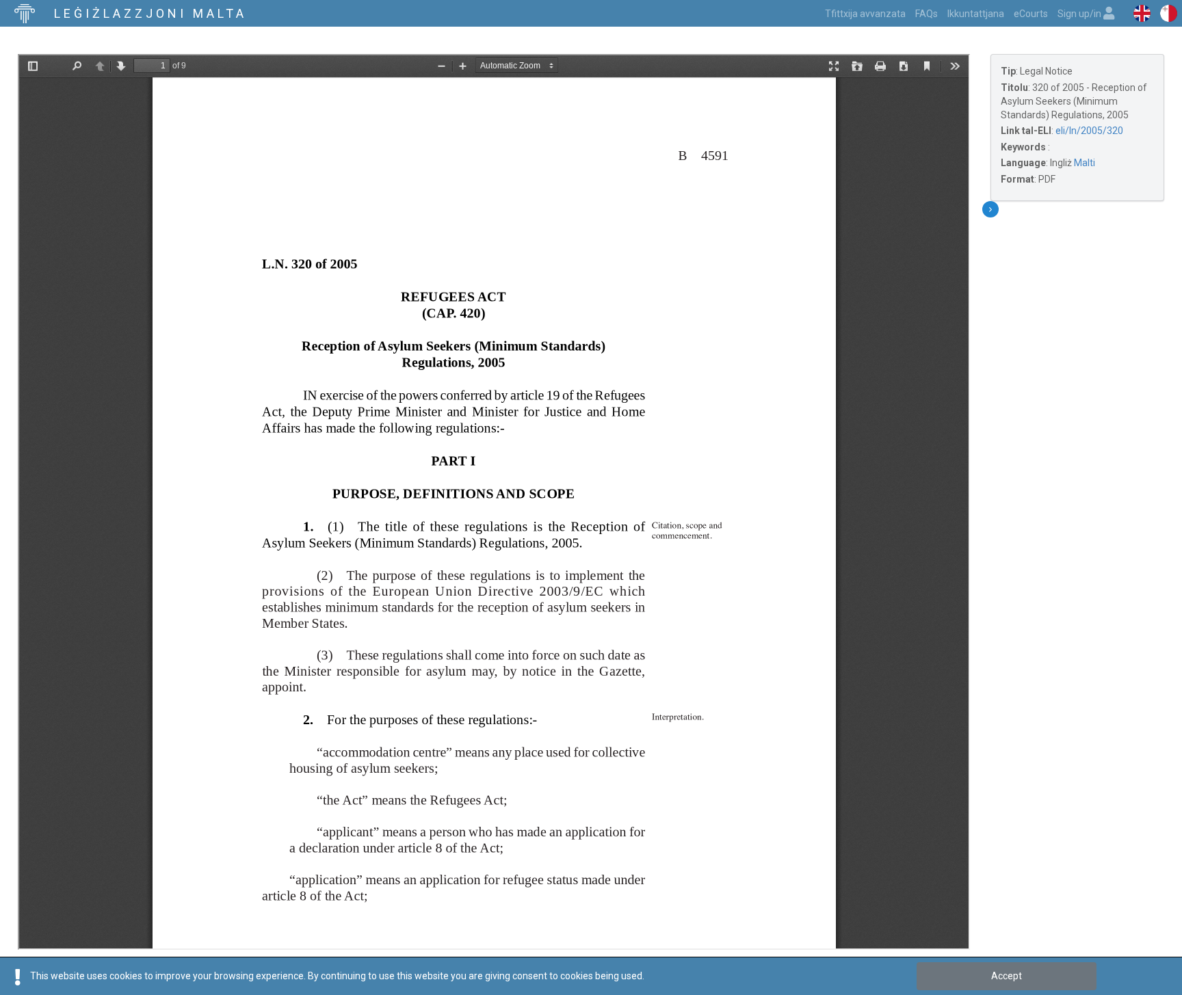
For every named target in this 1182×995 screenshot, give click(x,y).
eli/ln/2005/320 (1089, 130)
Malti (1084, 162)
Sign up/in (1080, 13)
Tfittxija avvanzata (865, 13)
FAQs (926, 13)
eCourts (1031, 13)
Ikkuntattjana (975, 13)
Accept (1006, 975)
